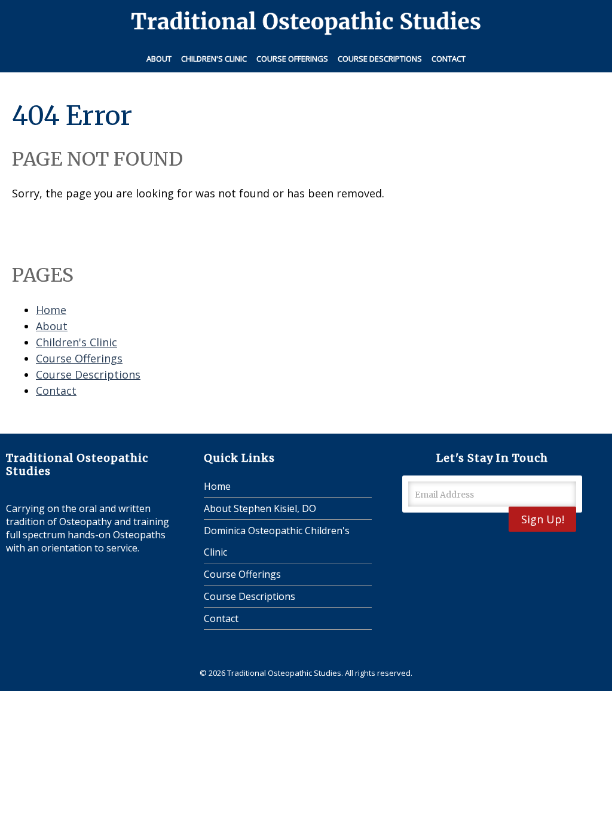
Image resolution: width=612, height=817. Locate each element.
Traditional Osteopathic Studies (284, 672)
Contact (449, 58)
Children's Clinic (214, 58)
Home (51, 310)
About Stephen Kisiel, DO (260, 508)
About (159, 58)
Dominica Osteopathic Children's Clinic (277, 541)
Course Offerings (292, 58)
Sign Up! (542, 519)
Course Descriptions (380, 58)
